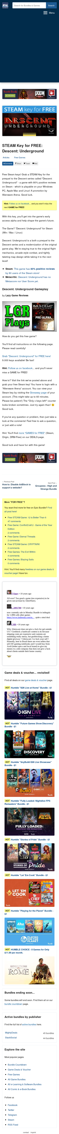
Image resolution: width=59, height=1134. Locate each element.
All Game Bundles (17, 1079)
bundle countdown (14, 1003)
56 (4, 163)
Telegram (12, 1114)
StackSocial (29, 1038)
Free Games (19, 157)
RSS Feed (13, 1124)
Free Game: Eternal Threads (21, 538)
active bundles (29, 1024)
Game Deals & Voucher (19, 1069)
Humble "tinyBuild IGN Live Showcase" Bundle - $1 (28, 763)
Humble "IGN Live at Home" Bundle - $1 (31, 687)
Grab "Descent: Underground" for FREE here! (26, 356)
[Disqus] (29, 623)
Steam (11, 1119)
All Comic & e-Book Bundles (22, 1089)
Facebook (12, 1105)
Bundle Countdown (17, 1064)
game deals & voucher (36, 680)
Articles (6, 157)
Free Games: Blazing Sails (21, 561)
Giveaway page (38, 392)
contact (26, 1132)
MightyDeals (29, 1033)
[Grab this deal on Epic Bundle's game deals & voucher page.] (29, 706)
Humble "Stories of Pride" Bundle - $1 (30, 839)
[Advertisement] (29, 49)
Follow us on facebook (19, 203)
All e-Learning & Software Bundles (24, 1084)
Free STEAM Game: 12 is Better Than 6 (27, 519)
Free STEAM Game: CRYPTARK (24, 546)
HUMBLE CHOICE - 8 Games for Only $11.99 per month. (27, 951)
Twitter (11, 1109)
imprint (33, 1132)
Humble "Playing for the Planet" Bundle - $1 (29, 912)
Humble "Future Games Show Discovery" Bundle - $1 (29, 725)
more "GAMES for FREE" (32, 433)
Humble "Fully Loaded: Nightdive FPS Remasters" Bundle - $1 (27, 802)
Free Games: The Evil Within (22, 553)
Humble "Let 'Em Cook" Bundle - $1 (29, 875)
